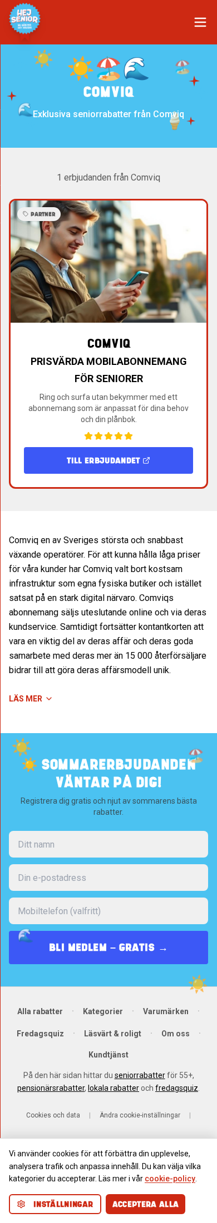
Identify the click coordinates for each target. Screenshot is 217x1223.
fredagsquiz (176, 1088)
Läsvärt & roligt (112, 1033)
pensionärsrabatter (51, 1088)
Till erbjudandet (103, 460)
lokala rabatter (113, 1088)
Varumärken (166, 1011)
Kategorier (103, 1011)
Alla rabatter (40, 1011)
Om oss (175, 1033)
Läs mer (25, 698)
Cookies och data (53, 1115)
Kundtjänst (108, 1054)
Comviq (108, 343)
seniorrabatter (140, 1075)
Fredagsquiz (40, 1033)
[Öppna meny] (200, 22)
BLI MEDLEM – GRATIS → (108, 947)
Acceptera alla (145, 1204)
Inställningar (63, 1204)
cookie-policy (170, 1178)
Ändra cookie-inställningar (140, 1115)
